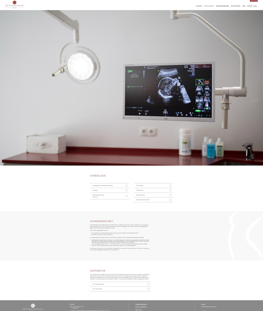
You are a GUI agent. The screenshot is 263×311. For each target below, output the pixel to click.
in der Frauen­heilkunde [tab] (98, 284)
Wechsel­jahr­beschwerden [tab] (143, 199)
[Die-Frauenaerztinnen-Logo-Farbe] (14, 5)
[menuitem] (199, 6)
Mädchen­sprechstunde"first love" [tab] (98, 196)
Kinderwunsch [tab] (140, 190)
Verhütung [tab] (95, 190)
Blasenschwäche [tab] (140, 195)
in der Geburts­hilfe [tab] (97, 289)
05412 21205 (253, 1)
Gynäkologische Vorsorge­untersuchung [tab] (102, 185)
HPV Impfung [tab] (139, 185)
